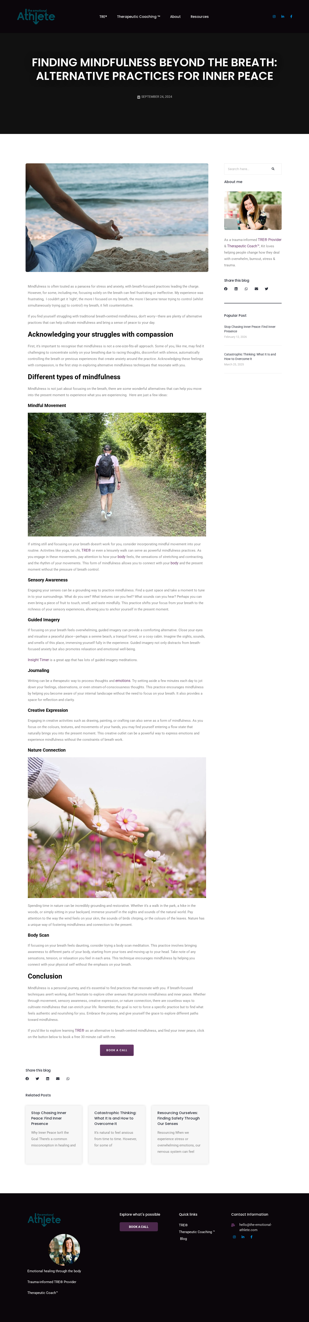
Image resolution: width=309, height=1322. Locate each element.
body (122, 557)
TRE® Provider (269, 240)
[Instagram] (274, 16)
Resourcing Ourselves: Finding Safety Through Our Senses (178, 1118)
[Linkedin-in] (283, 16)
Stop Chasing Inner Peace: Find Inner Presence (48, 1118)
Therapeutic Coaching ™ (138, 16)
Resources (200, 16)
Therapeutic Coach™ (243, 246)
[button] (27, 1079)
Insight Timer (38, 660)
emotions (122, 681)
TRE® (103, 16)
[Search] (272, 169)
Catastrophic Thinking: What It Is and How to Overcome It (115, 1118)
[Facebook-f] (291, 16)
